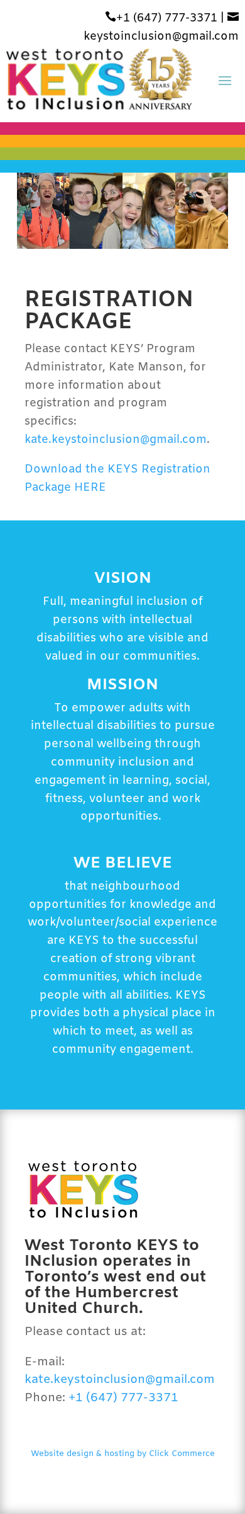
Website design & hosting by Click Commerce (123, 1453)
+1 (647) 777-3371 (161, 18)
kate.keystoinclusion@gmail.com (115, 439)
